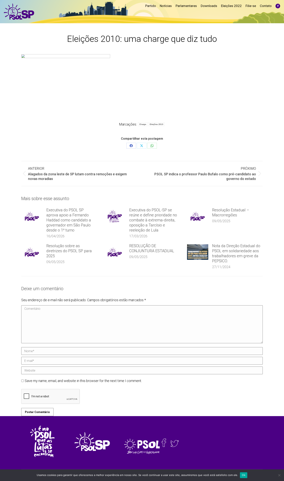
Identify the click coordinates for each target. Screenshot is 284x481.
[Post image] (32, 216)
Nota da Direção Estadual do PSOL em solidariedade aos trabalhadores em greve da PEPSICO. (236, 253)
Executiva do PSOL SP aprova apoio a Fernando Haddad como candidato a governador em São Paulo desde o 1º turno (68, 220)
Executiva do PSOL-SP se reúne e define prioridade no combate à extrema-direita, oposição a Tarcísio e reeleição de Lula (153, 220)
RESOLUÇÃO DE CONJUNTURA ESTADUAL (151, 248)
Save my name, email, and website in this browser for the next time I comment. (83, 381)
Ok (243, 475)
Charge (142, 124)
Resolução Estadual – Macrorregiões (230, 212)
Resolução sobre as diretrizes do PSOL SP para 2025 (69, 251)
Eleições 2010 (156, 124)
